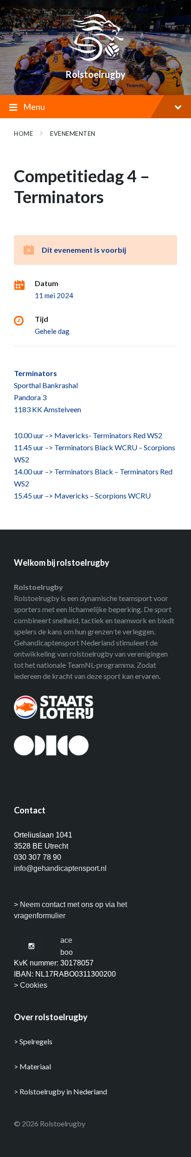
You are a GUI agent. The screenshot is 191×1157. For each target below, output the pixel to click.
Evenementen (73, 133)
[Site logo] (95, 57)
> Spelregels (33, 1041)
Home (23, 133)
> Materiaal (32, 1066)
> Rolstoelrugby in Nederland (60, 1091)
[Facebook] (67, 946)
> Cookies (30, 985)
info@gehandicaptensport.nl (60, 868)
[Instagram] (31, 946)
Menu (34, 107)
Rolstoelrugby (95, 74)
